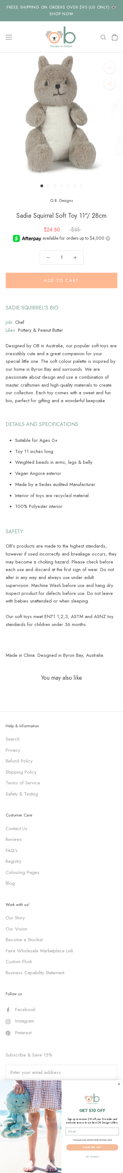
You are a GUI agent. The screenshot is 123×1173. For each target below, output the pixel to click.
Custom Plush (19, 961)
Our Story (15, 917)
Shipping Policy (21, 772)
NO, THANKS (92, 1156)
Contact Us (16, 828)
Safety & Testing (22, 793)
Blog (10, 883)
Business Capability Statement (35, 972)
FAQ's (12, 850)
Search (13, 739)
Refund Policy (19, 760)
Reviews (14, 839)
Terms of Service (23, 782)
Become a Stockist (24, 939)
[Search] (103, 37)
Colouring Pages (22, 872)
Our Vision (16, 928)
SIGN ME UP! (92, 1147)
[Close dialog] (119, 1084)
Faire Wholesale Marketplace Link (39, 950)
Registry (13, 861)
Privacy (13, 750)
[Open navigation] (9, 37)
